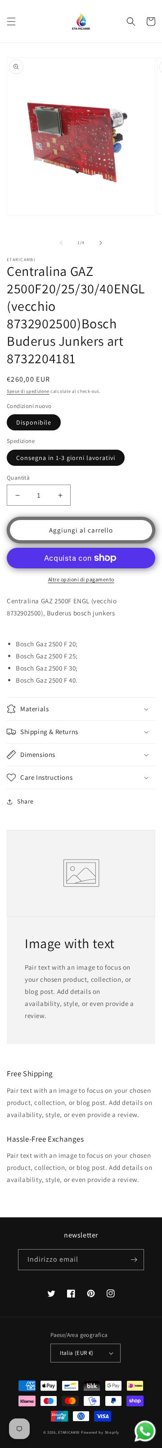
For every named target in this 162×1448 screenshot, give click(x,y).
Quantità (18, 477)
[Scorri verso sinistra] (61, 243)
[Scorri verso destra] (101, 243)
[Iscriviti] (134, 1259)
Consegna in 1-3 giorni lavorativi (65, 458)
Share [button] (25, 801)
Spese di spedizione (28, 391)
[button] (11, 21)
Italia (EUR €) (77, 1353)
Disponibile (33, 422)
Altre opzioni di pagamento (81, 579)
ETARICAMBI (69, 1432)
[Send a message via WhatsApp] (145, 1431)
